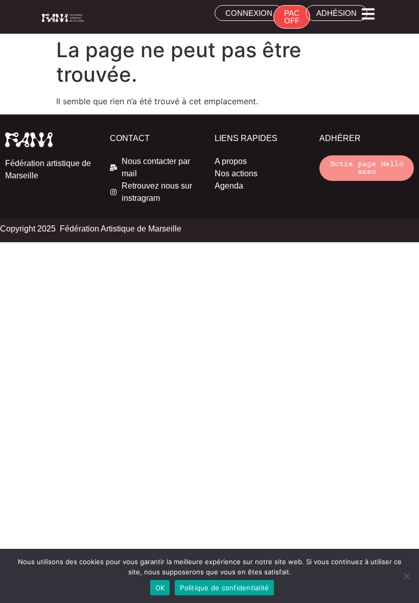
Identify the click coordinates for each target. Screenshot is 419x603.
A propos (231, 161)
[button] (368, 14)
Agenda (229, 185)
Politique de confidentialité (224, 588)
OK (160, 588)
